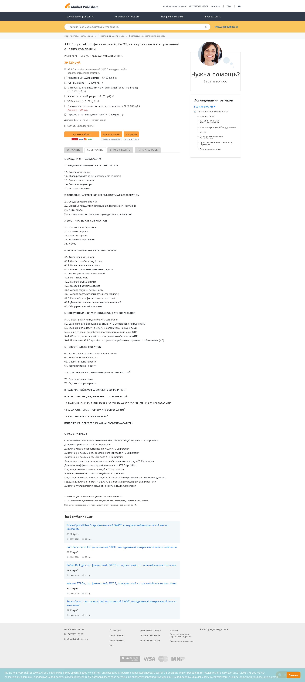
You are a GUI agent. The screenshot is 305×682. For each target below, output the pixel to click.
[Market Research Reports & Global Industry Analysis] (81, 5)
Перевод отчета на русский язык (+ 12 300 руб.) (94, 114)
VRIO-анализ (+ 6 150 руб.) (82, 101)
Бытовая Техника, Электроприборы (210, 121)
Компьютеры (207, 116)
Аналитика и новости (127, 16)
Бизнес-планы (213, 16)
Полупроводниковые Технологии (211, 137)
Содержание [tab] (95, 149)
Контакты (215, 6)
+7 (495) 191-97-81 (200, 6)
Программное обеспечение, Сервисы (216, 143)
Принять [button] (293, 675)
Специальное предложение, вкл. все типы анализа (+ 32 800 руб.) (104, 107)
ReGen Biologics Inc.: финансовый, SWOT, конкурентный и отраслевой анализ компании (121, 565)
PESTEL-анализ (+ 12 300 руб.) (84, 82)
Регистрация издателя (214, 629)
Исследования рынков (150, 630)
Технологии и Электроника (213, 111)
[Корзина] (239, 6)
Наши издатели (117, 640)
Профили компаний (172, 16)
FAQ (229, 6)
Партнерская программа (181, 641)
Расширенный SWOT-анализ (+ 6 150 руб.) (91, 77)
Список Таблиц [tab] (120, 149)
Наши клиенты (117, 635)
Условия (174, 630)
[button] (283, 675)
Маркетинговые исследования (78, 36)
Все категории (204, 106)
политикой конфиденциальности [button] (259, 677)
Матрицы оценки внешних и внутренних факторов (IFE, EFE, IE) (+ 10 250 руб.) (103, 89)
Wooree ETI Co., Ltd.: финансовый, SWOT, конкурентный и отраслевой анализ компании (121, 583)
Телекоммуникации (210, 149)
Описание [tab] (73, 149)
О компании (115, 630)
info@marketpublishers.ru (174, 6)
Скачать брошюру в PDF (81, 125)
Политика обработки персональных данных (181, 635)
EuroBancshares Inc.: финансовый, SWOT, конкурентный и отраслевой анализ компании (122, 547)
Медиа (203, 132)
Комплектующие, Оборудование (218, 127)
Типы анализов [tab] (147, 149)
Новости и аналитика (150, 640)
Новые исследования (150, 635)
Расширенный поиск (226, 26)
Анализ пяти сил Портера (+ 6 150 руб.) (90, 96)
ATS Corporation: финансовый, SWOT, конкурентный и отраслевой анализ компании (97, 71)
